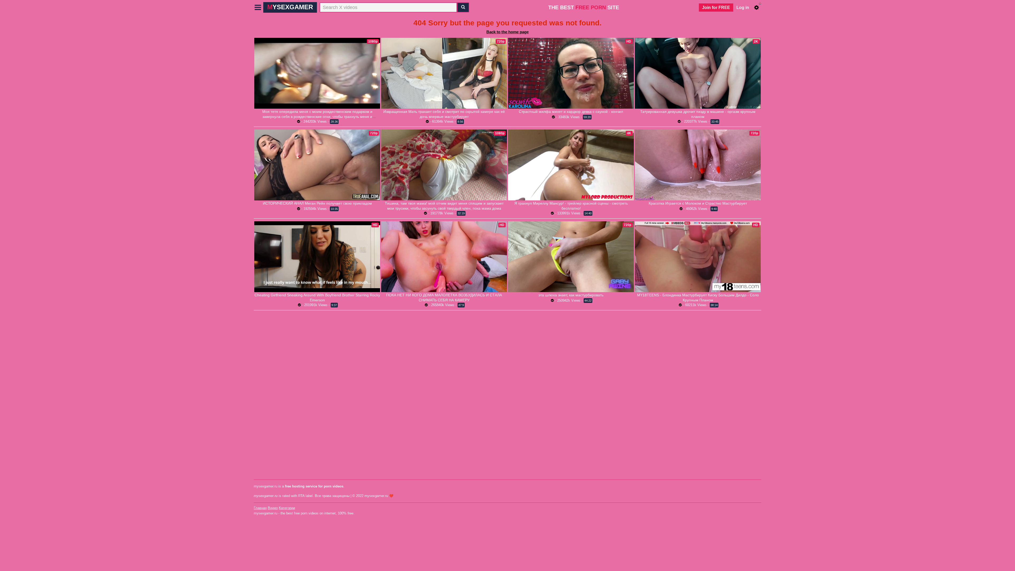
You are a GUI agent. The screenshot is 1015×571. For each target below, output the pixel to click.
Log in (742, 7)
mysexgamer (290, 7)
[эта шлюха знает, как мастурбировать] (571, 256)
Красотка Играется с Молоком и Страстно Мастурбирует (698, 203)
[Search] (463, 7)
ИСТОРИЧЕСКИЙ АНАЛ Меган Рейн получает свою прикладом (317, 203)
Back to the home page (507, 32)
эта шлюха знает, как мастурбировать (570, 295)
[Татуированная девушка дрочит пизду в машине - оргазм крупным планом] (698, 73)
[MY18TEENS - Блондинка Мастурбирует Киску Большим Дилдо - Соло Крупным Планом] (698, 256)
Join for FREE (716, 7)
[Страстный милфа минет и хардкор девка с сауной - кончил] (571, 73)
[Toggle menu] (258, 7)
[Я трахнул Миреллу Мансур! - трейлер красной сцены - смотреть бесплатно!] (571, 165)
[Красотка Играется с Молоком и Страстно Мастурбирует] (698, 165)
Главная (260, 508)
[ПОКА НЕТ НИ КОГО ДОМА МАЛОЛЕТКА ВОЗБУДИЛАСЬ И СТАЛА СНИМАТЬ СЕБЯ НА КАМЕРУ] (444, 256)
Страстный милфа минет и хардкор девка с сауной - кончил (571, 111)
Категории (287, 508)
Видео (273, 508)
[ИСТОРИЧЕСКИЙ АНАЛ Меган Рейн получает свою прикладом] (317, 165)
